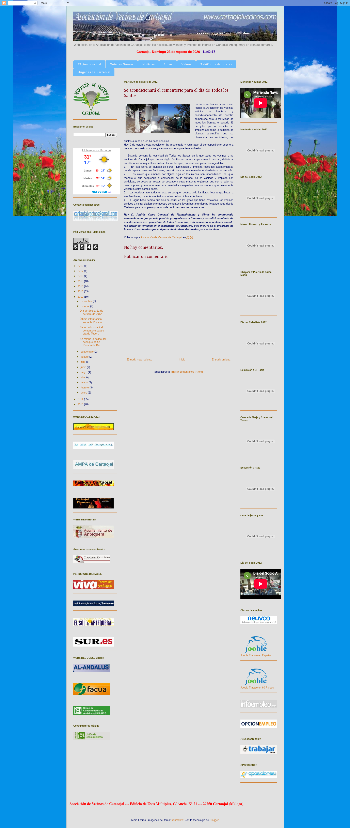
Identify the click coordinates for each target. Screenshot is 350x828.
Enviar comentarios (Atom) (187, 371)
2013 (81, 291)
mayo (84, 372)
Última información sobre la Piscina (91, 320)
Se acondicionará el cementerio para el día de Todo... (92, 330)
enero (84, 392)
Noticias (148, 64)
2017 (81, 270)
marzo (85, 382)
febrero (85, 387)
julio (83, 361)
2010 (81, 404)
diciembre (87, 301)
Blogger (214, 820)
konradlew (177, 820)
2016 (81, 276)
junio (84, 367)
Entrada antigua (221, 359)
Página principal (89, 64)
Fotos (168, 64)
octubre (85, 306)
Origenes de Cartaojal (94, 72)
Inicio (182, 359)
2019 (81, 265)
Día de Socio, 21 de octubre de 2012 (91, 312)
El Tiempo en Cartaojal (96, 150)
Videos (186, 64)
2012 (81, 296)
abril (83, 377)
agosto (85, 356)
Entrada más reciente (139, 359)
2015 (81, 281)
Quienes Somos (121, 64)
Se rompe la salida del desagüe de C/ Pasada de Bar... (93, 342)
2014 (81, 286)
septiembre (87, 351)
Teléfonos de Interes (216, 64)
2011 (81, 399)
